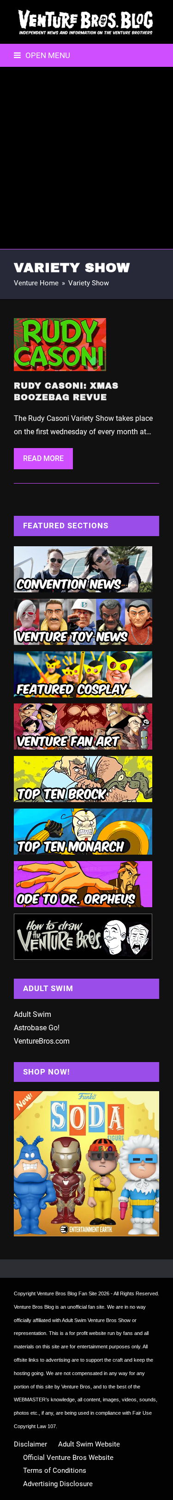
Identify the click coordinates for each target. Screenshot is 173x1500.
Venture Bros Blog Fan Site (67, 1293)
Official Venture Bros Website (68, 1457)
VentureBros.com (42, 1041)
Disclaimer (30, 1444)
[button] (42, 55)
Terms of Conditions (54, 1470)
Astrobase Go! (37, 1027)
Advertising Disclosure (58, 1484)
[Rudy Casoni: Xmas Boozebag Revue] (60, 344)
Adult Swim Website (89, 1444)
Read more (43, 458)
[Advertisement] (86, 157)
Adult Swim (32, 1014)
